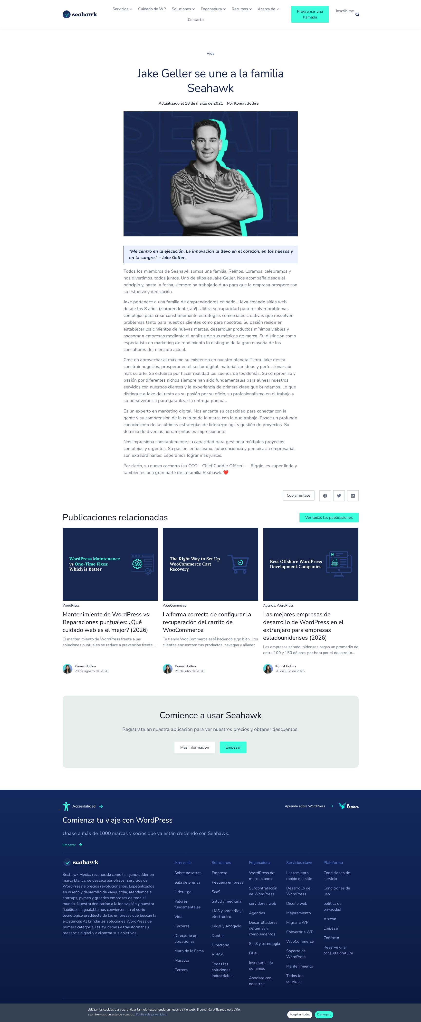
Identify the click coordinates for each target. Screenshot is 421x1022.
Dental (218, 935)
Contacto (331, 938)
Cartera (181, 970)
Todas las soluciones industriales (222, 969)
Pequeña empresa (227, 882)
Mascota (181, 960)
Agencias (257, 913)
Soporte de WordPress (296, 953)
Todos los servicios (294, 978)
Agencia (269, 605)
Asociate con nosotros (260, 980)
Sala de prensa (187, 882)
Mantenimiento (299, 966)
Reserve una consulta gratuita (338, 950)
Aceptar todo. (300, 1014)
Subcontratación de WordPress (263, 891)
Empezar (331, 928)
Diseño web (296, 903)
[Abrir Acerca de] (278, 9)
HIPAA (218, 954)
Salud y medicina (226, 901)
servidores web (262, 903)
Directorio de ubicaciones (185, 938)
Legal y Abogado (226, 926)
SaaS (216, 892)
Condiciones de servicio (337, 875)
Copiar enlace (298, 495)
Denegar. (324, 1014)
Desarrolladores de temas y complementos (263, 928)
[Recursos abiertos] (250, 9)
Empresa (219, 873)
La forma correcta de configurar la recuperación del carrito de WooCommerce (207, 622)
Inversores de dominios (261, 965)
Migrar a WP (297, 922)
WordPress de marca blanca (261, 875)
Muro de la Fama (189, 951)
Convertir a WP (299, 932)
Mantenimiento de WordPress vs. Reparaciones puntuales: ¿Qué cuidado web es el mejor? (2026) (106, 622)
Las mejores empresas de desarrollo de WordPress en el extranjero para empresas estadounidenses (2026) (303, 626)
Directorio (220, 945)
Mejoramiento (298, 913)
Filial (253, 953)
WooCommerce (174, 605)
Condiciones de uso (337, 891)
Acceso (330, 919)
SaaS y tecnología (264, 943)
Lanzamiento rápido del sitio (299, 875)
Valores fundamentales (187, 904)
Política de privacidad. (151, 1014)
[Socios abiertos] (224, 9)
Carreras (182, 926)
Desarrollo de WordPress (298, 891)
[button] (325, 495)
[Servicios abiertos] (131, 9)
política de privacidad (333, 906)
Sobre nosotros (187, 873)
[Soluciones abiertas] (193, 9)
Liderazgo (182, 892)
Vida (210, 53)
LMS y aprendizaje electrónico (228, 913)
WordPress (71, 605)
